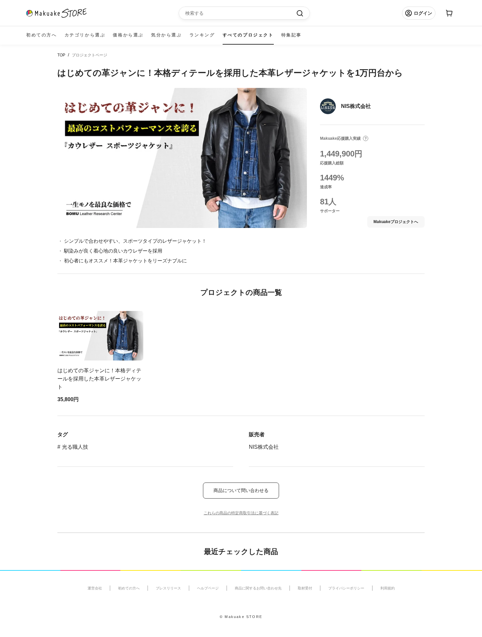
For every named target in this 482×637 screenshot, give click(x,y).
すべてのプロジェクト (248, 34)
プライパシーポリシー (346, 588)
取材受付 (305, 588)
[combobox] (241, 13)
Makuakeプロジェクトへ (395, 221)
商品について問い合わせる (241, 490)
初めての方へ (41, 34)
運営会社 (95, 588)
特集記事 (291, 34)
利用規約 (387, 588)
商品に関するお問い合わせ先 (258, 588)
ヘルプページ (208, 588)
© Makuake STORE (241, 617)
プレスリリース (168, 588)
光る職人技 (75, 447)
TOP (61, 55)
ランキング (202, 34)
